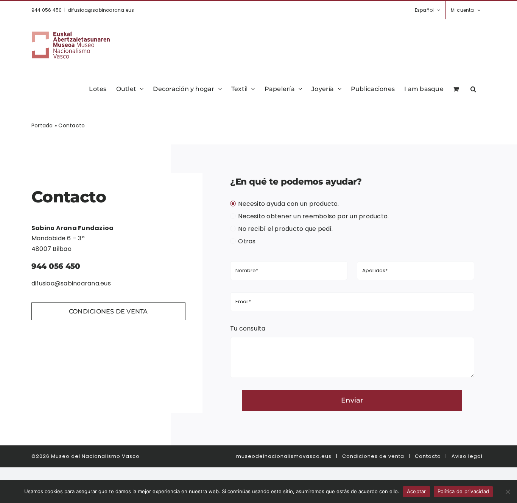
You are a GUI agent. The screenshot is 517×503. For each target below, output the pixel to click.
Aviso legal (467, 456)
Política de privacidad (463, 491)
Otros (246, 241)
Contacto (428, 456)
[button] (473, 88)
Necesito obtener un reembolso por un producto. (313, 216)
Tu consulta (248, 328)
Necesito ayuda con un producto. (288, 203)
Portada (42, 125)
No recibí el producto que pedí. (285, 228)
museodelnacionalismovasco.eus (284, 456)
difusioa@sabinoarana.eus (101, 10)
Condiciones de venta (373, 456)
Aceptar (416, 491)
